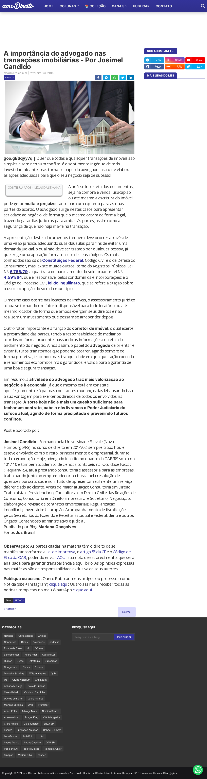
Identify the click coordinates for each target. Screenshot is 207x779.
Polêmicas (38, 642)
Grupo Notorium (21, 679)
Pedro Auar (30, 654)
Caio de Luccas (36, 685)
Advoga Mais (29, 711)
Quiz (53, 673)
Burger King (31, 717)
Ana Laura (41, 679)
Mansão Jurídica (13, 704)
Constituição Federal (62, 260)
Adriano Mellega (13, 685)
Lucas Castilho (32, 742)
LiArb (41, 736)
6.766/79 (19, 271)
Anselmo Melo (12, 717)
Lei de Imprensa (60, 551)
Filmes (26, 667)
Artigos (9, 77)
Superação (51, 660)
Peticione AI (11, 748)
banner (41, 755)
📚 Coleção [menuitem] (95, 6)
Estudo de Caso (13, 648)
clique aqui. (83, 590)
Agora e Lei (48, 654)
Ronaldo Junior (52, 748)
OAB (30, 704)
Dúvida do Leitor (13, 698)
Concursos (10, 642)
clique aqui (58, 584)
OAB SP (50, 742)
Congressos (10, 667)
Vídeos (39, 648)
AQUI (62, 557)
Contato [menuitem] (164, 6)
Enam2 (8, 729)
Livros (20, 660)
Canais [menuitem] (118, 6)
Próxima (126, 611)
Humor (8, 660)
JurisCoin (28, 736)
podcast (54, 642)
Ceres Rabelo (11, 692)
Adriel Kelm (10, 711)
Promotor (43, 704)
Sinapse (8, 755)
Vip (28, 648)
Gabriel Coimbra (52, 729)
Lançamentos (11, 654)
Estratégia (34, 660)
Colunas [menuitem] (68, 6)
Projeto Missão (31, 748)
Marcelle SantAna (14, 673)
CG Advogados (51, 717)
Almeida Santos (50, 711)
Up (5, 679)
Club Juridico (31, 723)
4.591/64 (13, 277)
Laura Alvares (35, 698)
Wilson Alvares (37, 673)
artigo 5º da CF (93, 551)
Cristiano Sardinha (34, 692)
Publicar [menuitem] (141, 6)
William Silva (25, 755)
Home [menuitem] (48, 6)
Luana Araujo (11, 742)
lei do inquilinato (64, 283)
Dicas (24, 642)
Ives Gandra (11, 736)
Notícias (8, 635)
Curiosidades (25, 635)
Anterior (11, 608)
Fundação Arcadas (27, 729)
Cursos (39, 667)
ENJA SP (49, 723)
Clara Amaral (11, 723)
